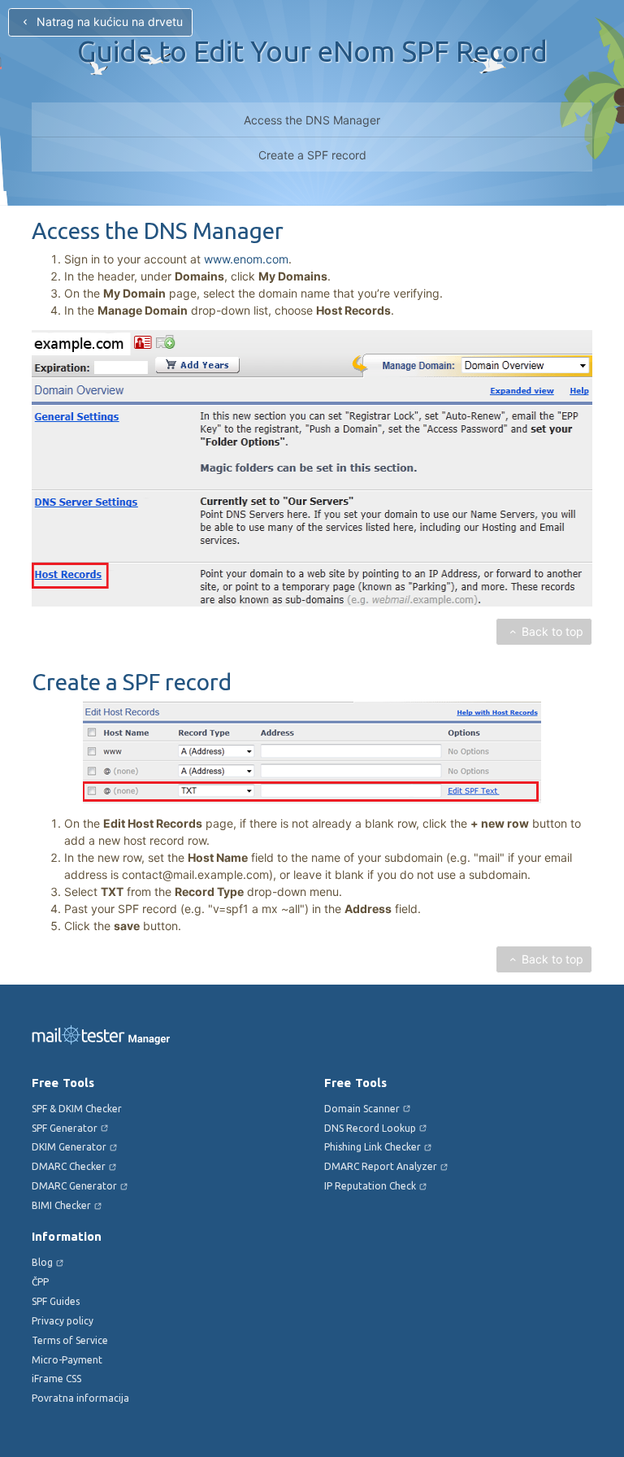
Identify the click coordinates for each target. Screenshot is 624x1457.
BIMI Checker (61, 1205)
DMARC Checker (69, 1166)
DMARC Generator (74, 1186)
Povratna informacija (80, 1398)
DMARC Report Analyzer (380, 1166)
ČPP (40, 1282)
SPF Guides (56, 1301)
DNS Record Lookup (370, 1128)
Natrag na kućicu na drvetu (108, 21)
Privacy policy (62, 1321)
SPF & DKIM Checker (77, 1108)
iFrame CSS (56, 1378)
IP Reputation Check (370, 1186)
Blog (42, 1262)
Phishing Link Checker (372, 1147)
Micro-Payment (67, 1360)
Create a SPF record (312, 155)
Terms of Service (70, 1340)
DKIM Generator (69, 1147)
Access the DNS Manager (312, 120)
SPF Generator (65, 1128)
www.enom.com (246, 259)
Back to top (552, 631)
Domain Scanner (362, 1108)
